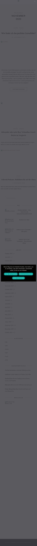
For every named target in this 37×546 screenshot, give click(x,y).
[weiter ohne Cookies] (35, 1)
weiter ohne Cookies (11, 274)
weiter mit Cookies (18, 278)
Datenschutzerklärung (25, 274)
